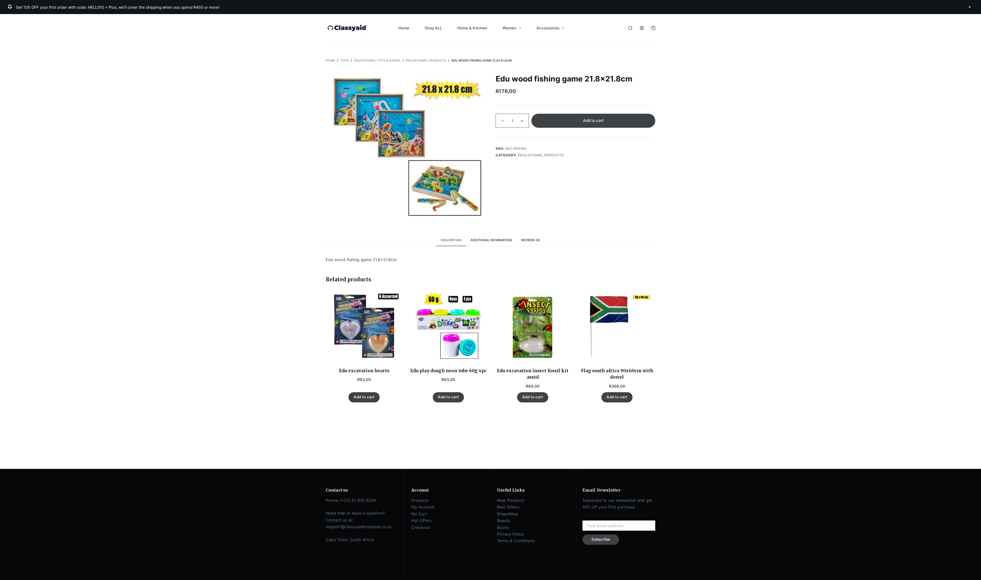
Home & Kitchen (472, 28)
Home (404, 28)
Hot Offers (421, 520)
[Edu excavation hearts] (364, 326)
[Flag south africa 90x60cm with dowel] (617, 326)
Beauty (503, 520)
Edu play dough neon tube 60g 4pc (448, 371)
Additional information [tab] (491, 240)
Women (509, 28)
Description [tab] (451, 240)
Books (503, 527)
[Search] (630, 28)
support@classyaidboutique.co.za (358, 526)
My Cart (419, 513)
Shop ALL (433, 28)
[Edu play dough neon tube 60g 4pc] (448, 326)
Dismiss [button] (969, 7)
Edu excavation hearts (364, 371)
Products (420, 500)
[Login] (642, 28)
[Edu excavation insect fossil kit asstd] (532, 326)
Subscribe (600, 539)
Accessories (547, 28)
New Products (510, 500)
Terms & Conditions (516, 540)
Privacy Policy (510, 534)
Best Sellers (508, 506)
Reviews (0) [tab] (530, 240)
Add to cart (593, 120)
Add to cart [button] (364, 397)
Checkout (420, 527)
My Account (423, 506)
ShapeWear (507, 513)
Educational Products (541, 155)
